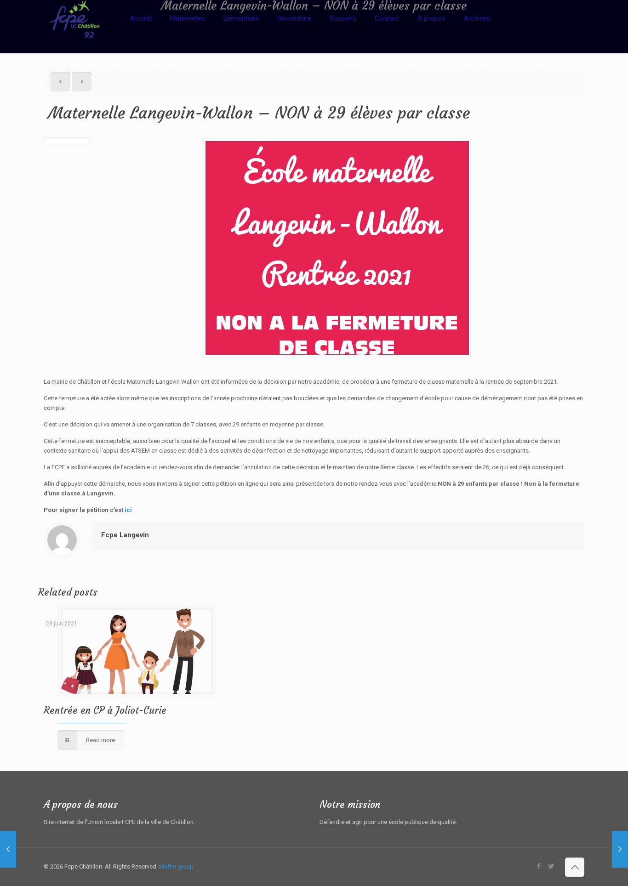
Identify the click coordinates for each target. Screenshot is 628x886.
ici (128, 509)
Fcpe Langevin (125, 535)
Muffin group (176, 866)
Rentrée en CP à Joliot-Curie (105, 710)
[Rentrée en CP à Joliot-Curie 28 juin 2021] (620, 849)
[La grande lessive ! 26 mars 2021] (8, 849)
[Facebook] (538, 866)
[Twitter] (551, 866)
